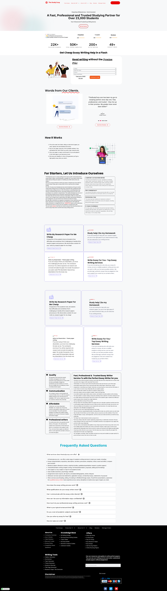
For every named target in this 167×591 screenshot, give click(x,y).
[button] (85, 106)
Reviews (95, 3)
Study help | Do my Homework (101, 233)
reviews (54, 206)
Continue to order (94, 77)
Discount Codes (49, 541)
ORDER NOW (67, 203)
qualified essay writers (56, 480)
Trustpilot (97, 35)
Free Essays (67, 3)
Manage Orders (102, 3)
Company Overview (50, 535)
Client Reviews (49, 539)
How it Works (49, 537)
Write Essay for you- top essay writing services (102, 261)
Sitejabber (81, 35)
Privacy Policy (49, 543)
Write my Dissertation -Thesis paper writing (61, 260)
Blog (91, 3)
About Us (83, 3)
